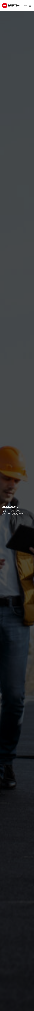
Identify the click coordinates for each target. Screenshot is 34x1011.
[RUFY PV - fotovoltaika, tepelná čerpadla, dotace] (11, 6)
